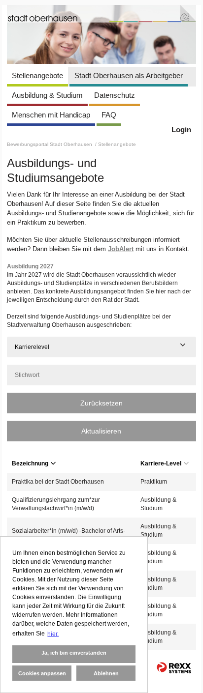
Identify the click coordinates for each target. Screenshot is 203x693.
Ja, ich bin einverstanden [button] (73, 653)
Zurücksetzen (101, 403)
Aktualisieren (101, 431)
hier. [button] (53, 634)
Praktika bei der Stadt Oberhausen (58, 481)
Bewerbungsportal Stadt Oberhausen (50, 144)
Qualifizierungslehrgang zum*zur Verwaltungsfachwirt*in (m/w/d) (56, 504)
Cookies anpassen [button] (42, 673)
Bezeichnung (30, 463)
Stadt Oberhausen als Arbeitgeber (128, 75)
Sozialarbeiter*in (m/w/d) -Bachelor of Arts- (68, 530)
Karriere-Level (160, 463)
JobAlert (121, 249)
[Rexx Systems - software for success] (174, 667)
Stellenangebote (37, 75)
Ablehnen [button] (106, 673)
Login (181, 129)
